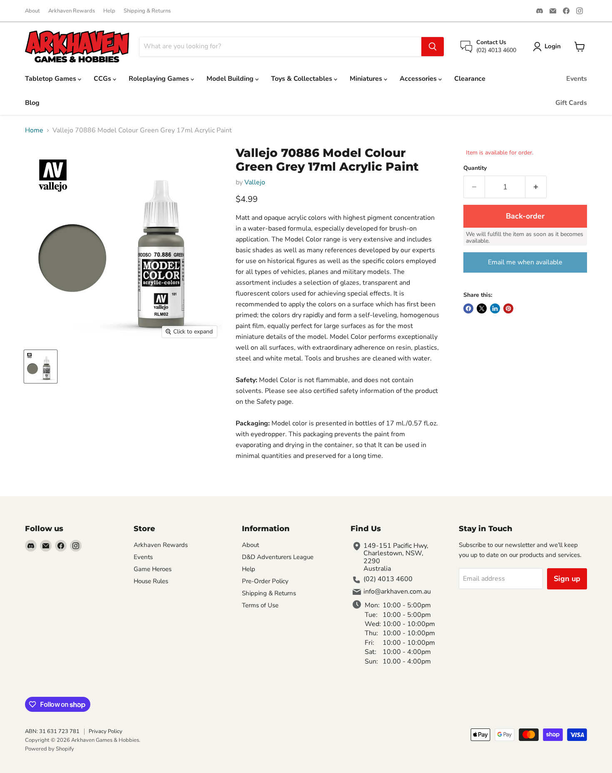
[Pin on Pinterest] (508, 308)
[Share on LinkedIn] (495, 308)
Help (109, 11)
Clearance (469, 78)
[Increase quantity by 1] (536, 187)
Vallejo (254, 182)
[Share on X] (482, 308)
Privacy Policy (105, 731)
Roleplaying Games (160, 78)
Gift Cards (571, 102)
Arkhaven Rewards (71, 11)
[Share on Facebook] (468, 308)
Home (34, 130)
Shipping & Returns (147, 11)
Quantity (475, 168)
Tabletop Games (51, 78)
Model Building (230, 78)
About (32, 11)
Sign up (567, 579)
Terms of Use (260, 605)
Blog (32, 102)
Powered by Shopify (49, 749)
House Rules (151, 581)
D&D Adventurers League (277, 557)
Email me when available (525, 262)
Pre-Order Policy (265, 581)
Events (576, 78)
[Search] (432, 46)
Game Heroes (153, 569)
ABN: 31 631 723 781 (52, 731)
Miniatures (367, 78)
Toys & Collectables (302, 78)
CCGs (103, 78)
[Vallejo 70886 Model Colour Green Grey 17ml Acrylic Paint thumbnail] (40, 366)
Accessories (419, 78)
